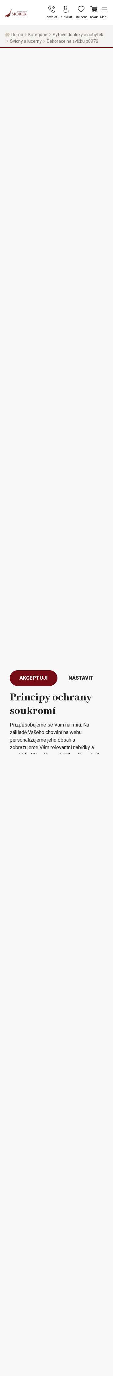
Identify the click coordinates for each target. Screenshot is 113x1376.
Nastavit (81, 678)
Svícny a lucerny (26, 41)
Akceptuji (33, 678)
